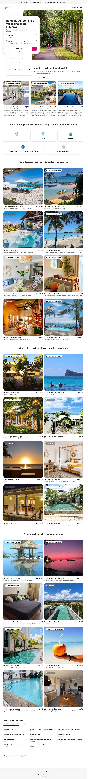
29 (29, 69)
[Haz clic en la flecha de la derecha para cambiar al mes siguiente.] (29, 48)
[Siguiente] (47, 77)
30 (9, 73)
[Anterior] (39, 77)
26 (19, 69)
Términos (47, 776)
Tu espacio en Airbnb (75, 7)
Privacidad (40, 776)
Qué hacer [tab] (25, 724)
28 (26, 69)
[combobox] (21, 37)
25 (15, 69)
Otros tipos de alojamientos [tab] (11, 724)
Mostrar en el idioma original (58, 2)
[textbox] (14, 43)
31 (12, 73)
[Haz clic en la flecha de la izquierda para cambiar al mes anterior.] (9, 48)
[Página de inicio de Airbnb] (7, 7)
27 (22, 69)
